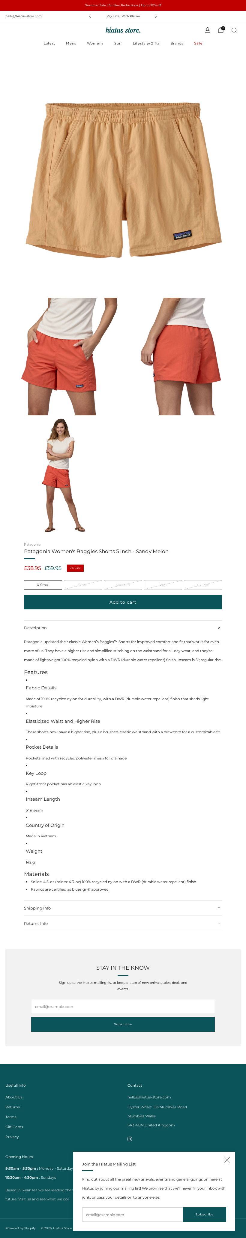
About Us (13, 1097)
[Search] (234, 30)
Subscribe (205, 1214)
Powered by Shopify (20, 1228)
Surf (118, 43)
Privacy (12, 1137)
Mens (71, 43)
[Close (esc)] (227, 1160)
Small (83, 585)
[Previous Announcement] (90, 16)
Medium (123, 585)
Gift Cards (14, 1127)
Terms (10, 1117)
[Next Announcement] (156, 16)
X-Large (202, 585)
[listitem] (123, 5)
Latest (49, 43)
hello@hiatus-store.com (23, 16)
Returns (12, 1107)
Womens (95, 43)
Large (163, 585)
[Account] (208, 30)
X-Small (43, 585)
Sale (198, 43)
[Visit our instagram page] (129, 1138)
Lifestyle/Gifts (146, 43)
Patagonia (32, 544)
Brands (176, 43)
